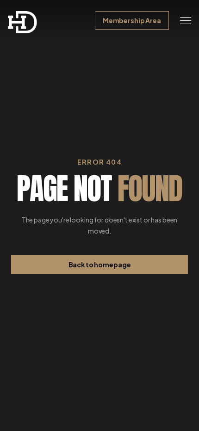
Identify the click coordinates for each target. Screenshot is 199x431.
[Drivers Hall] (22, 22)
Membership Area (132, 20)
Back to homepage (99, 264)
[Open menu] (185, 20)
